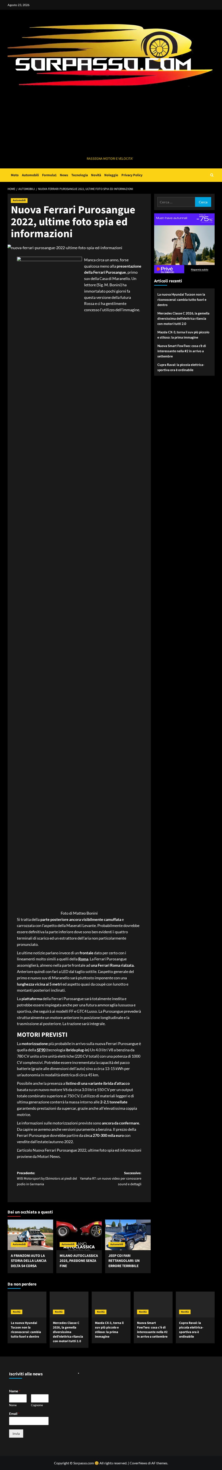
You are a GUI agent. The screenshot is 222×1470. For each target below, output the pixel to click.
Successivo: (110, 1179)
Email (14, 1413)
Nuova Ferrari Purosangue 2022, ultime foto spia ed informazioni (87, 1150)
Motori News (48, 1156)
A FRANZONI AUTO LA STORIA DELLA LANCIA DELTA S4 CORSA (28, 1261)
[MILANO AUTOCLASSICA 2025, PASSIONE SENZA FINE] (79, 1235)
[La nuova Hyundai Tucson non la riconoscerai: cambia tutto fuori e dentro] (27, 1304)
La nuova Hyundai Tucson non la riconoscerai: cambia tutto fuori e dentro (181, 299)
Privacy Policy (131, 175)
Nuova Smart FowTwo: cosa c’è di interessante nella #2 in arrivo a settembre (181, 351)
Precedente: (47, 1179)
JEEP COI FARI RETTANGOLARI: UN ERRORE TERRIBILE (124, 1261)
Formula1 (49, 175)
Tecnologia (79, 175)
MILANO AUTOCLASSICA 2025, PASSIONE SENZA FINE (79, 1261)
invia (16, 1433)
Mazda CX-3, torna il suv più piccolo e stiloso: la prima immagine (183, 334)
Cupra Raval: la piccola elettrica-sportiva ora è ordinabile (180, 367)
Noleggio (111, 175)
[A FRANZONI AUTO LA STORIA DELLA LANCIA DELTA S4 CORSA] (30, 1235)
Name (14, 1391)
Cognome (37, 1405)
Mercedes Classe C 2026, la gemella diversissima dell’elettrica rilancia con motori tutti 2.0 (183, 318)
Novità (96, 175)
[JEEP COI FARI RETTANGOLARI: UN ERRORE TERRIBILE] (128, 1235)
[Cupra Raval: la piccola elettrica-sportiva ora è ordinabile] (195, 1304)
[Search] (212, 175)
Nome (13, 1405)
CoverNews (138, 1463)
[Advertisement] (110, 123)
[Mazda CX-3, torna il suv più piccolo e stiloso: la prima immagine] (111, 1304)
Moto (15, 175)
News (64, 175)
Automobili (30, 175)
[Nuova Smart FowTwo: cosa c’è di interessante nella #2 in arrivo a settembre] (153, 1304)
